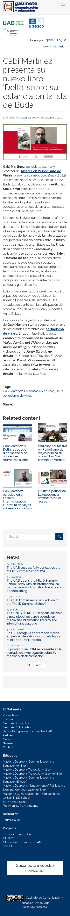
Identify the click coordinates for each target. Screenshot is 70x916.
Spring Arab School (15, 801)
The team (9, 719)
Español (49, 40)
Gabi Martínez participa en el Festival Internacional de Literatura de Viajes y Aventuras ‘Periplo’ (17, 499)
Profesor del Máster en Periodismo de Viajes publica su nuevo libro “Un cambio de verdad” (52, 453)
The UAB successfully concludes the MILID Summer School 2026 (33, 569)
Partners (8, 735)
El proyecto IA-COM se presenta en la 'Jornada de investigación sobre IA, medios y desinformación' (34, 652)
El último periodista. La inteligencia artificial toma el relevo (52, 496)
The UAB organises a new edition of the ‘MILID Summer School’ (33, 602)
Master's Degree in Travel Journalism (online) (32, 773)
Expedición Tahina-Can (17, 834)
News (7, 739)
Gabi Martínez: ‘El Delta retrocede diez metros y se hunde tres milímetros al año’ (15, 453)
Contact (8, 747)
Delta (52, 175)
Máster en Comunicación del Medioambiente (32, 793)
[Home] (20, 6)
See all (7, 846)
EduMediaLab (12, 820)
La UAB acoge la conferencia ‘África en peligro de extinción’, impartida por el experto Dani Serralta (33, 636)
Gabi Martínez (13, 391)
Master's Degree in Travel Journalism (27, 769)
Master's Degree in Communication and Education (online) (28, 763)
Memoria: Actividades (17, 727)
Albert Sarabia (28, 117)
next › (39, 665)
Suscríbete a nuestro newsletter (35, 868)
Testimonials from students (20, 805)
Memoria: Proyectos (16, 723)
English (61, 40)
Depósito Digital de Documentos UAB (27, 731)
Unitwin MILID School (16, 797)
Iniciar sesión (58, 46)
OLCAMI (8, 838)
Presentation (11, 715)
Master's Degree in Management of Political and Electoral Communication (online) (34, 787)
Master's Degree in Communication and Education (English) (28, 779)
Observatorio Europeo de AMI (22, 842)
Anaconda (41, 906)
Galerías (8, 743)
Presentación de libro (39, 391)
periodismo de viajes (17, 395)
